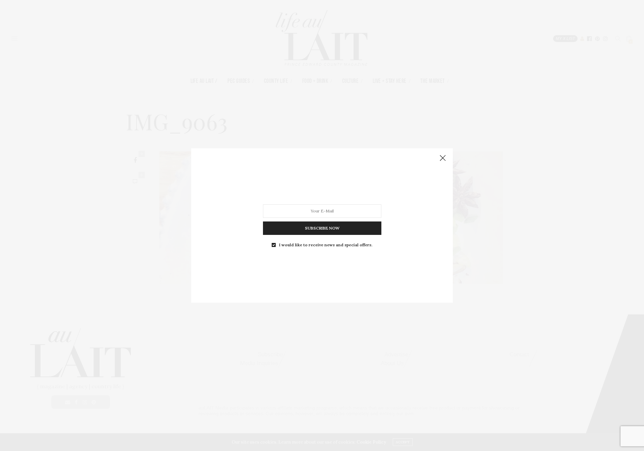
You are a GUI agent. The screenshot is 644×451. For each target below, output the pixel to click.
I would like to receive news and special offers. (325, 245)
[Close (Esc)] (442, 158)
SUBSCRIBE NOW (322, 228)
